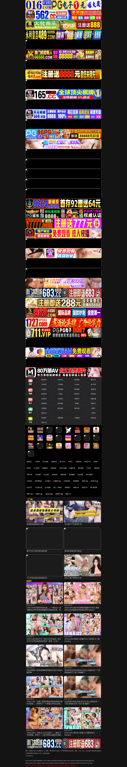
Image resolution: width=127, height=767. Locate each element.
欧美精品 (77, 380)
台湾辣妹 (44, 389)
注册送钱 (78, 462)
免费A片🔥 (39, 494)
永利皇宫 (48, 481)
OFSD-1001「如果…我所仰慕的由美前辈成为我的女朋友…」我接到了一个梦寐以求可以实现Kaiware (44, 703)
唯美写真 (77, 408)
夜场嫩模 (72, 474)
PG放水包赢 (63, 468)
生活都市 (44, 418)
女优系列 (60, 399)
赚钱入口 (68, 494)
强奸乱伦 (60, 380)
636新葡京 (67, 481)
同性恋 (93, 413)
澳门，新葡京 (57, 487)
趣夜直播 (63, 474)
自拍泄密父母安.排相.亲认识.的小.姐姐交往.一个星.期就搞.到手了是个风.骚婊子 (81, 702)
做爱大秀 (76, 487)
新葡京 (29, 468)
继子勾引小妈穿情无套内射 (37, 551)
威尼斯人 (29, 462)
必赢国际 (45, 468)
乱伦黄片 (46, 474)
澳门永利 (62, 462)
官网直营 (54, 462)
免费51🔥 (85, 481)
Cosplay (77, 384)
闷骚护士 (93, 403)
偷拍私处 (55, 474)
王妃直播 (38, 474)
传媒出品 (44, 413)
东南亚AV (93, 389)
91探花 (60, 394)
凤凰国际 (53, 468)
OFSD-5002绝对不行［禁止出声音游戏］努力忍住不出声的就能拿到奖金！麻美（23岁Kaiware (44, 641)
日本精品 (60, 384)
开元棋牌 (45, 462)
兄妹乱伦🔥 (49, 494)
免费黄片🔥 (59, 494)
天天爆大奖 (38, 487)
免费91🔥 (30, 494)
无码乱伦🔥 (94, 481)
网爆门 (93, 408)
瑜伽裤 (77, 403)
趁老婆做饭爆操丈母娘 (35, 524)
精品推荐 (44, 380)
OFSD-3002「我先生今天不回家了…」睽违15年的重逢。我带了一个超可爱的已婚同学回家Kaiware (44, 735)
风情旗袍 (44, 403)
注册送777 (87, 462)
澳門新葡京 (38, 481)
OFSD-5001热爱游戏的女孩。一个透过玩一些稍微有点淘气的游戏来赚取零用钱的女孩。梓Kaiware (44, 609)
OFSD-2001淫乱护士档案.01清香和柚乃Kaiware (79, 734)
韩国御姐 (60, 389)
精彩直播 (81, 468)
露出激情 (60, 408)
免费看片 (67, 487)
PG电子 (70, 462)
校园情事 (60, 418)
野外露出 (93, 394)
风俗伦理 (93, 418)
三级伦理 (44, 384)
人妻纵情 (77, 418)
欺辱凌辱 (44, 394)
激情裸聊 (76, 481)
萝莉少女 (93, 380)
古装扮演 (44, 399)
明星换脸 (60, 403)
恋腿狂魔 (93, 399)
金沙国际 (48, 487)
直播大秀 (84, 487)
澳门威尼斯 (93, 487)
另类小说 (44, 422)
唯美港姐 (77, 389)
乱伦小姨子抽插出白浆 (73, 578)
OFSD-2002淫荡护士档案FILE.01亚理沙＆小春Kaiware (82, 640)
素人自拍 (93, 384)
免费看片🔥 (57, 481)
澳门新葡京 (89, 474)
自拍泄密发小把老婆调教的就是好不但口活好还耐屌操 (45, 671)
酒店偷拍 (97, 468)
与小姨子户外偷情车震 (73, 524)
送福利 (96, 462)
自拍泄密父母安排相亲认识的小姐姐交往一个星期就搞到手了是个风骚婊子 (82, 671)
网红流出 (77, 394)
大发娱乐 (29, 481)
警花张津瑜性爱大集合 (73, 551)
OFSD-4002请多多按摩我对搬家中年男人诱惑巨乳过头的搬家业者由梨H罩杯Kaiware (81, 608)
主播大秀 (29, 474)
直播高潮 (72, 468)
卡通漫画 (44, 408)
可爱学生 (77, 399)
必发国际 (80, 474)
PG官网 (37, 462)
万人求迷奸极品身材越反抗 (37, 578)
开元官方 (29, 487)
